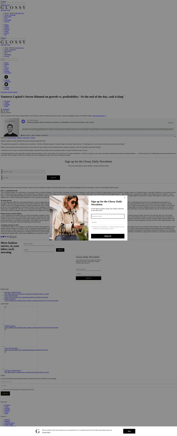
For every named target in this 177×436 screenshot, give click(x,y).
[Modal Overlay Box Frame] (88, 218)
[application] (88, 431)
